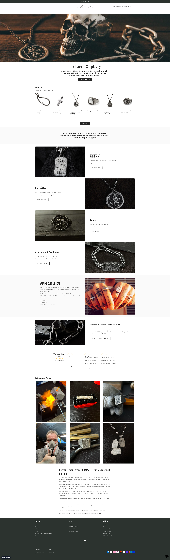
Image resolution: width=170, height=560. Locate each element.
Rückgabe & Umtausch (73, 531)
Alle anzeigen (85, 123)
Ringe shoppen (95, 231)
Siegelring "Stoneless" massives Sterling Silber (93, 111)
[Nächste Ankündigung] (134, 1)
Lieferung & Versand (73, 529)
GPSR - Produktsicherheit (107, 536)
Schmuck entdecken (85, 79)
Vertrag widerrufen (106, 533)
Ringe (36, 526)
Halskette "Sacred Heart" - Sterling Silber (109, 111)
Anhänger (37, 531)
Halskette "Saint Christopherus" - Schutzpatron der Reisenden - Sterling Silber (76, 112)
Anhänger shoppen (96, 167)
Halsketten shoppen (41, 199)
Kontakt (70, 524)
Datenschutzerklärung (107, 529)
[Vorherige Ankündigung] (35, 1)
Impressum (104, 524)
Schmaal (39, 557)
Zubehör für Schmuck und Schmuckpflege (43, 533)
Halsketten (37, 529)
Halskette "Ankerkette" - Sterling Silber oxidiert (43, 111)
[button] (36, 6)
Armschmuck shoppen (42, 263)
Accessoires (37, 536)
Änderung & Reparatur (73, 526)
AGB (103, 526)
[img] (59, 358)
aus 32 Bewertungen (59, 360)
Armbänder (37, 524)
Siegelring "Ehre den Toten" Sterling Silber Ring (126, 111)
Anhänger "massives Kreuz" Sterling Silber (58, 111)
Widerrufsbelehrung (106, 531)
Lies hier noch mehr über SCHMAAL (100, 338)
